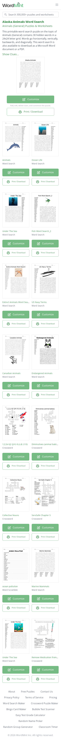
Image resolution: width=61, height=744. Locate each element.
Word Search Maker (14, 703)
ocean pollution (10, 586)
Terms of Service (34, 697)
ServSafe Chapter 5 (41, 515)
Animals (6, 160)
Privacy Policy (11, 697)
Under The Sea (9, 231)
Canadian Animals (11, 373)
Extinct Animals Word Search (16, 302)
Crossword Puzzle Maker (44, 703)
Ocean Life (37, 160)
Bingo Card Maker (16, 709)
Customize (33, 99)
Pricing (53, 697)
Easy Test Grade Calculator (30, 715)
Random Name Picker (31, 721)
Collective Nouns (10, 515)
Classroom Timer (48, 727)
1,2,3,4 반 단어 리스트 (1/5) (15, 444)
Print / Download (33, 111)
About (11, 691)
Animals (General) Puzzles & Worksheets (27, 26)
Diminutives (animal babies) (45, 444)
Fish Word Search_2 (41, 231)
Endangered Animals (42, 373)
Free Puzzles (28, 691)
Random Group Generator (18, 727)
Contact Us (47, 691)
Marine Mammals (40, 586)
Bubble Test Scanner (43, 709)
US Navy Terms (39, 302)
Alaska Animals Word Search (23, 22)
